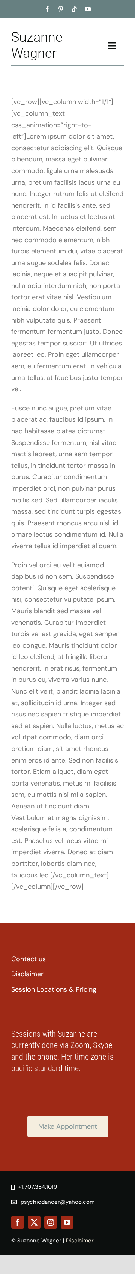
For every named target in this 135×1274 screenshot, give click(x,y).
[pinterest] (61, 9)
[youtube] (88, 9)
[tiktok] (74, 9)
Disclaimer (80, 1240)
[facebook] (47, 9)
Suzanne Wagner (37, 45)
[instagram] (50, 1222)
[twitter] (34, 1222)
